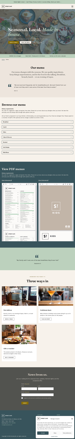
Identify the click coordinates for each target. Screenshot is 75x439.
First (22, 386)
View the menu (25, 42)
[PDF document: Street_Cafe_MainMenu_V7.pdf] (19, 212)
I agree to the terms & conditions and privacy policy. (37, 398)
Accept (43, 433)
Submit (25, 403)
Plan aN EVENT (46, 319)
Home (3, 59)
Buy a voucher (38, 42)
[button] (72, 419)
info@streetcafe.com (7, 424)
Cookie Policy (54, 436)
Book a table (13, 42)
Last (39, 386)
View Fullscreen (6, 180)
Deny (55, 433)
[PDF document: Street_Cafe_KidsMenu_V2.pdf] (56, 212)
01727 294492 (11, 422)
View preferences (67, 433)
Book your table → (56, 2)
